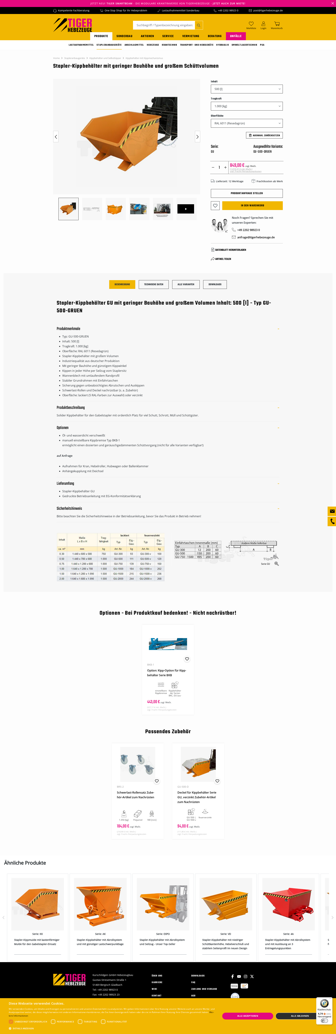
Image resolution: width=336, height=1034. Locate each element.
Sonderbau (124, 36)
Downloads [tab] (215, 285)
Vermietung (191, 36)
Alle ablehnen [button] (300, 1015)
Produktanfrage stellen (247, 193)
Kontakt (157, 996)
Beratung (215, 36)
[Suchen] (199, 25)
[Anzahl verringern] (213, 167)
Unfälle (236, 36)
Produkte (101, 36)
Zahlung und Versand (204, 989)
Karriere (157, 982)
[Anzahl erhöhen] (225, 167)
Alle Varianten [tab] (186, 285)
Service (168, 36)
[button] (112, 1028)
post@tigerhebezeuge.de (268, 10)
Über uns (157, 976)
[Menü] (330, 999)
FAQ (193, 982)
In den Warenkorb (252, 206)
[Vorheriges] (55, 136)
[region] (128, 149)
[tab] (122, 284)
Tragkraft (216, 99)
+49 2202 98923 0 (228, 10)
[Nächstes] (197, 136)
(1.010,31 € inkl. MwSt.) (245, 170)
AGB (193, 996)
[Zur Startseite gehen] (72, 25)
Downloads (198, 976)
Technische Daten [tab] (153, 285)
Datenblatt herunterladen (230, 250)
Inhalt (214, 81)
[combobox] (164, 25)
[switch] (324, 1021)
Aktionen (147, 36)
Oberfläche (217, 116)
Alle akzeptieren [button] (247, 1015)
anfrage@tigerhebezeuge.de (256, 237)
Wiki (154, 989)
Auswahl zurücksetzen (266, 135)
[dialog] (168, 1016)
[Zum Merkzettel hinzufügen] (215, 205)
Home (56, 58)
